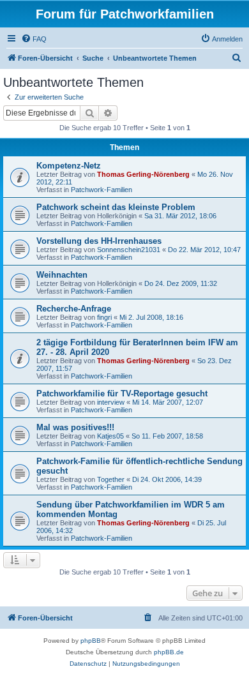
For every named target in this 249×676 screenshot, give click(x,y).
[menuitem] (34, 39)
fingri (104, 317)
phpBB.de (169, 652)
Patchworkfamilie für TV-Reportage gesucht (121, 393)
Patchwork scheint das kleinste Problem (115, 207)
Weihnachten (61, 275)
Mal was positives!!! (75, 427)
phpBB (90, 640)
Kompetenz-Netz (68, 165)
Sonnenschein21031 (128, 249)
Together (110, 479)
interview (110, 402)
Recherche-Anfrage (73, 308)
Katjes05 (110, 436)
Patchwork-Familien (101, 189)
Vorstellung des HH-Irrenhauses (99, 241)
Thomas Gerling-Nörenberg (143, 174)
